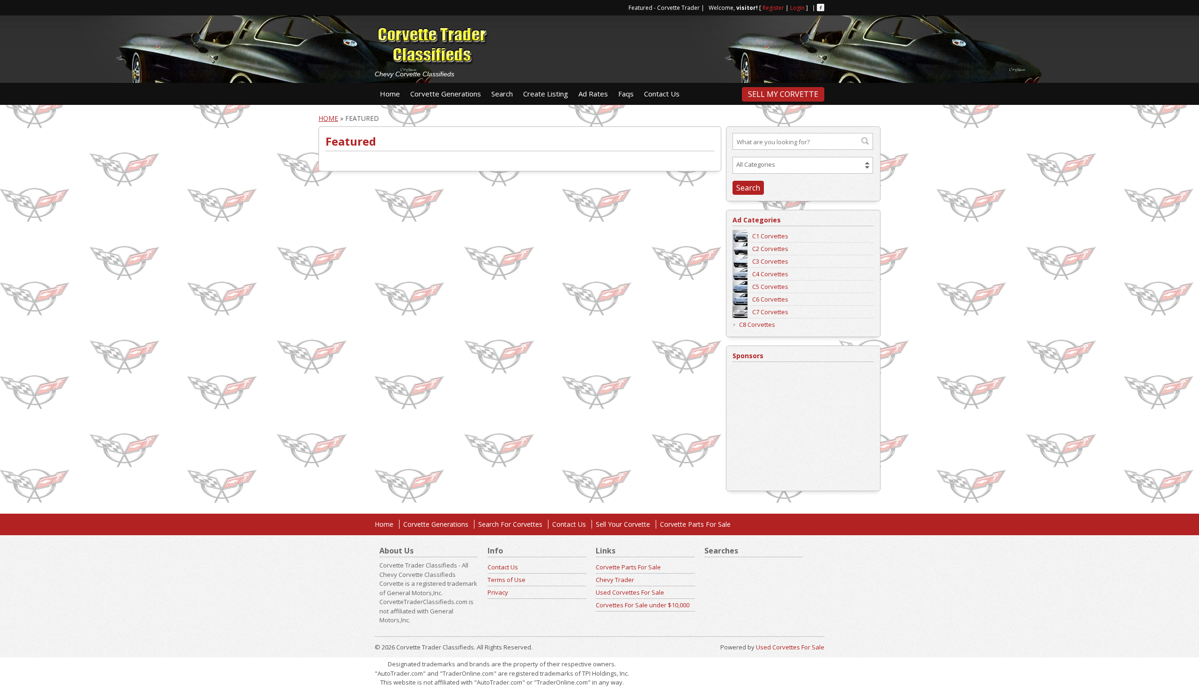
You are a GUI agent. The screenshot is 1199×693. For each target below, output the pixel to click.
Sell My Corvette (783, 94)
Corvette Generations (445, 93)
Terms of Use (506, 579)
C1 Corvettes (770, 236)
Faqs (626, 93)
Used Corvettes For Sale (630, 592)
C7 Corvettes (770, 312)
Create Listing (545, 93)
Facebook (820, 7)
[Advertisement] (674, 45)
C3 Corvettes (770, 261)
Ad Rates (593, 93)
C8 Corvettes (757, 324)
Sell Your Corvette (623, 524)
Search (502, 93)
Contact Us (662, 93)
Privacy (498, 592)
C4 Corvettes (770, 274)
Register (773, 8)
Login (797, 8)
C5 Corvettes (770, 286)
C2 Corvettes (770, 248)
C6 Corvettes (770, 299)
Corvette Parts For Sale (695, 524)
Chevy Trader (615, 579)
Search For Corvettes (510, 524)
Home (390, 93)
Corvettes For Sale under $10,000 (642, 605)
